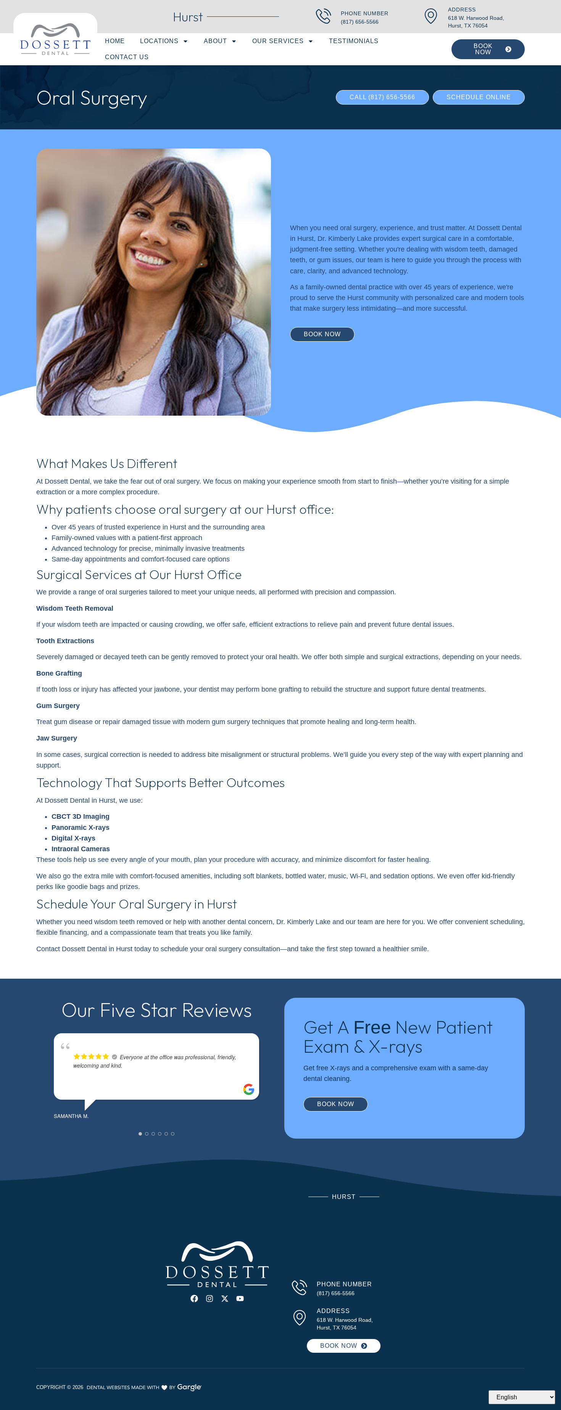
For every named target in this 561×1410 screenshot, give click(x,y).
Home (115, 41)
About (215, 41)
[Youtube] (240, 1298)
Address (462, 9)
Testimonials (354, 41)
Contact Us (127, 57)
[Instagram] (209, 1298)
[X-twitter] (225, 1298)
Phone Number (365, 13)
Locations (159, 41)
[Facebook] (194, 1298)
